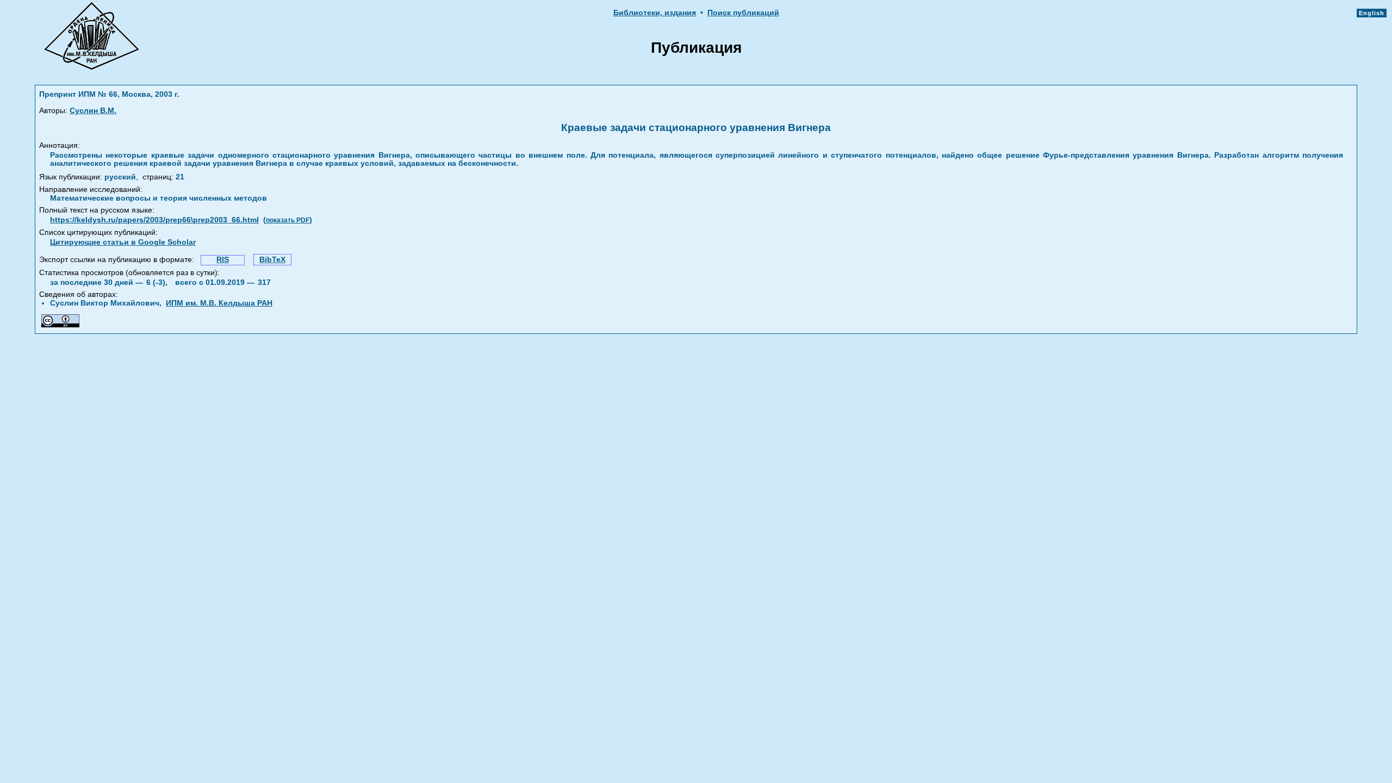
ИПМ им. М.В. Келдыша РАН (219, 303)
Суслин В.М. (93, 111)
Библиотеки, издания (654, 13)
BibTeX (272, 260)
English (1372, 13)
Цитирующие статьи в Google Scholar (123, 242)
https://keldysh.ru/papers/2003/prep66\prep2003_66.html (154, 220)
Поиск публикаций (743, 13)
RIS (222, 260)
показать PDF (287, 220)
